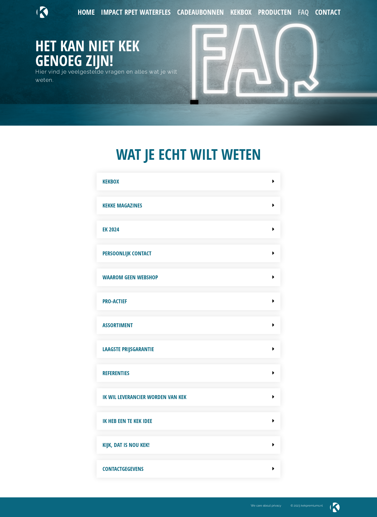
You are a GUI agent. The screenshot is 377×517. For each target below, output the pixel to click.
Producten (275, 12)
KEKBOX (241, 12)
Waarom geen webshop (130, 277)
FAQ (303, 12)
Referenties (115, 373)
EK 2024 (110, 229)
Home (86, 12)
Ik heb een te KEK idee (127, 421)
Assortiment (117, 325)
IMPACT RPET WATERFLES (136, 12)
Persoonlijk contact (126, 253)
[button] (188, 181)
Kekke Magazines (122, 205)
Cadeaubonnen (200, 12)
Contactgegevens (123, 468)
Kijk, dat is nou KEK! (126, 444)
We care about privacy (266, 505)
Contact (328, 12)
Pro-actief (114, 301)
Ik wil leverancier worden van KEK (144, 397)
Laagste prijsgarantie (128, 349)
